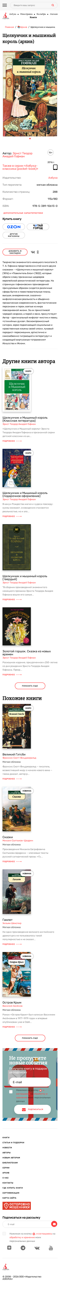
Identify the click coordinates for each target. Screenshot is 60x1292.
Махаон (54, 14)
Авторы (6, 1153)
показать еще (30, 686)
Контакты (7, 1183)
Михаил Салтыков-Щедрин (17, 840)
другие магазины (14, 235)
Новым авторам (11, 1158)
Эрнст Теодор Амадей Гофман (17, 154)
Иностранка (26, 14)
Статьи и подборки (13, 1143)
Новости (7, 1148)
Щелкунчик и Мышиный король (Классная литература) (25, 419)
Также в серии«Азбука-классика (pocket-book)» (20, 167)
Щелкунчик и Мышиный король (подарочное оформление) (25, 494)
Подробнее (8, 441)
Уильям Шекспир (11, 923)
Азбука (12, 14)
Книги (33, 17)
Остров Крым (11, 1002)
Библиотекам (10, 1163)
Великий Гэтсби (14, 754)
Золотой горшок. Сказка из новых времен (26, 653)
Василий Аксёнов (12, 1006)
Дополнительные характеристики (23, 213)
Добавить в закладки (15, 252)
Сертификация (10, 1193)
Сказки (7, 837)
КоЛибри (41, 14)
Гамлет (7, 919)
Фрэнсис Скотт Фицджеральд (19, 757)
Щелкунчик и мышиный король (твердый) (24, 578)
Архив (5, 1173)
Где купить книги (12, 1188)
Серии (6, 1168)
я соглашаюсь (44, 1233)
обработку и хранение (22, 1237)
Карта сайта (9, 1198)
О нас (5, 1178)
